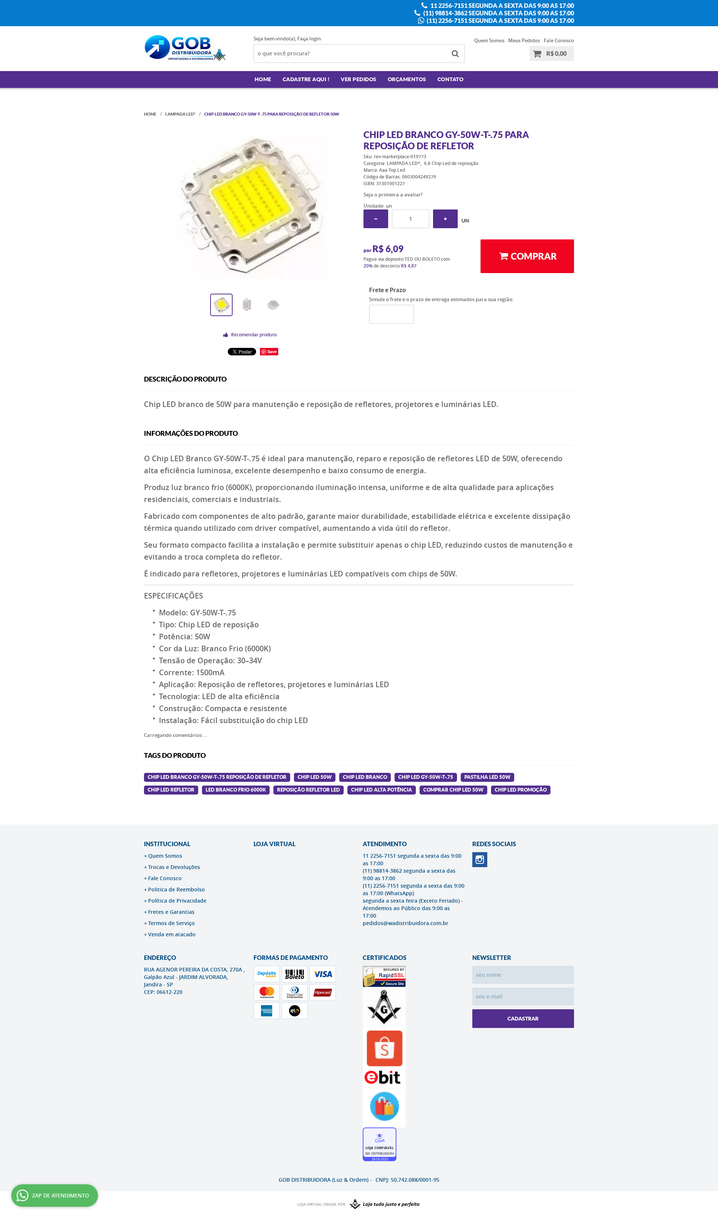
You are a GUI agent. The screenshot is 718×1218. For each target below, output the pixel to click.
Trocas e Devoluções (174, 866)
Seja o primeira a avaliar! (393, 194)
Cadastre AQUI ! (306, 79)
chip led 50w (315, 777)
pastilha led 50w (487, 777)
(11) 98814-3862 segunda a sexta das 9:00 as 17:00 (498, 13)
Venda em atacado (172, 934)
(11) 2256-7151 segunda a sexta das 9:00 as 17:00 (500, 20)
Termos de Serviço (171, 923)
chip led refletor (171, 790)
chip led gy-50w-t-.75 (425, 777)
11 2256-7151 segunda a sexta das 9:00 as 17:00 (501, 5)
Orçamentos (407, 79)
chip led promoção (521, 790)
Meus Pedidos (524, 40)
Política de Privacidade (177, 900)
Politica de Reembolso (176, 889)
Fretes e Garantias (171, 911)
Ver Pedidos (359, 79)
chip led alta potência (381, 790)
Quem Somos (489, 40)
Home (263, 79)
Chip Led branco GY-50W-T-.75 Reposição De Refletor (217, 777)
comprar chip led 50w (453, 790)
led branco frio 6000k (236, 790)
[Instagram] (479, 859)
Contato (451, 79)
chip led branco (365, 777)
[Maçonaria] (383, 1205)
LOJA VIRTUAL (274, 844)
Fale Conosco (559, 40)
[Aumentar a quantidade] (445, 218)
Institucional (167, 844)
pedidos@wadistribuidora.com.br (405, 923)
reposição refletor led (308, 790)
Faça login (309, 38)
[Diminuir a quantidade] (375, 218)
